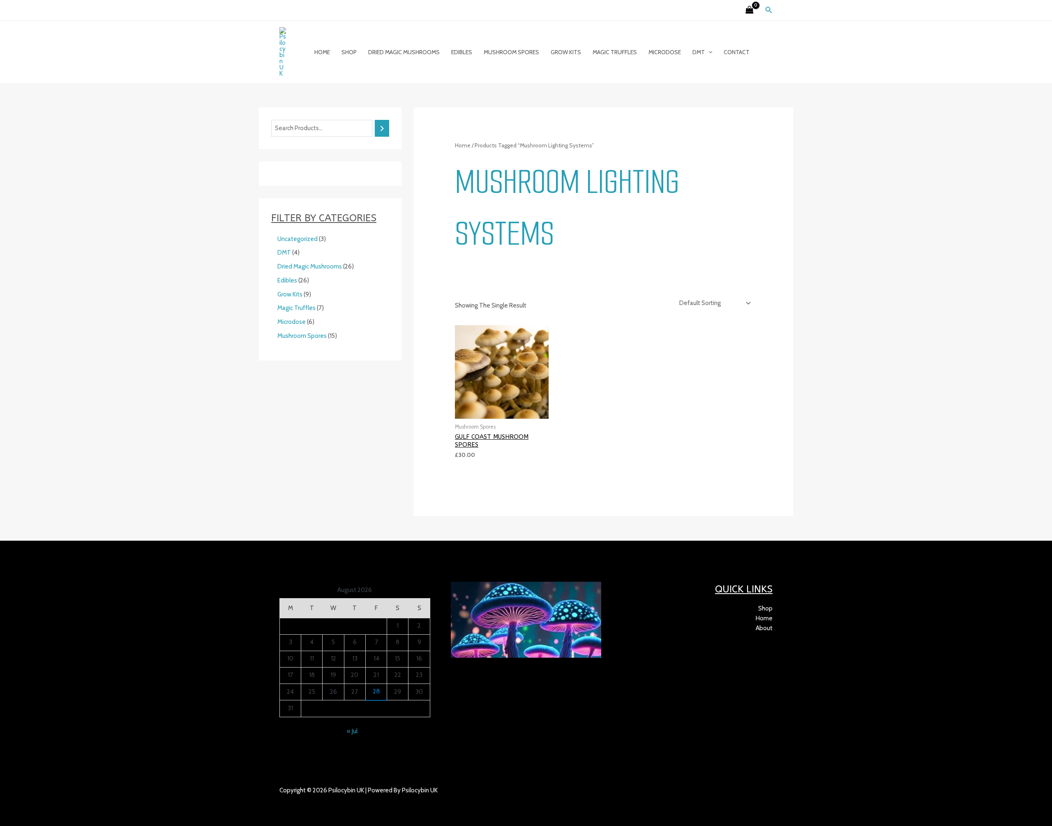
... (317, 800)
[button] (769, 10)
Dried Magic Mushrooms (404, 52)
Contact (737, 52)
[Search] (382, 128)
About (764, 628)
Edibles (461, 52)
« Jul (352, 731)
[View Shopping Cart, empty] (749, 10)
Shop (349, 52)
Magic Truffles (615, 52)
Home (322, 52)
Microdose (664, 52)
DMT (698, 52)
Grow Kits (566, 52)
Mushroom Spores (511, 52)
